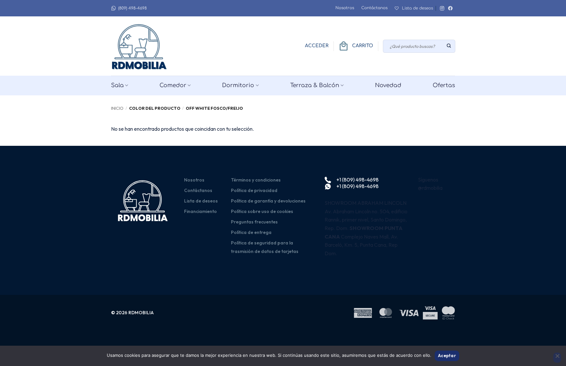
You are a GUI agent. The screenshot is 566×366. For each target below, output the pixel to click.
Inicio (117, 108)
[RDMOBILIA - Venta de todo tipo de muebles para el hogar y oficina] (140, 46)
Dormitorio (238, 85)
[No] (557, 358)
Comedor (173, 85)
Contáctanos (374, 8)
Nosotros (344, 8)
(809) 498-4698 (132, 8)
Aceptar (447, 355)
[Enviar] (449, 46)
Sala (117, 85)
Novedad (388, 85)
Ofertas (444, 85)
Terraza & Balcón (314, 85)
